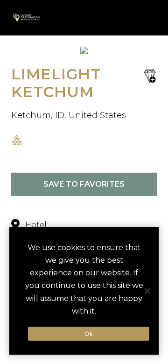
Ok (88, 333)
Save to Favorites (84, 184)
